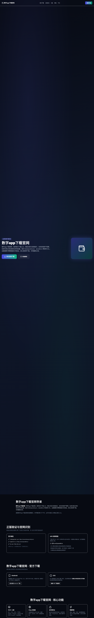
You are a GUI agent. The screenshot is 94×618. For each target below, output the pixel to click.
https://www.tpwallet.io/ (22, 541)
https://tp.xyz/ (17, 544)
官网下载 (89, 3)
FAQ (59, 3)
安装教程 (24, 256)
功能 (52, 3)
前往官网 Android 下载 (15, 583)
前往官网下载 (10, 256)
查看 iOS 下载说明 (55, 583)
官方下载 (42, 3)
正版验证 (47, 3)
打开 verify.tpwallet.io (57, 543)
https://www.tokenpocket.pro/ (26, 539)
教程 (55, 3)
